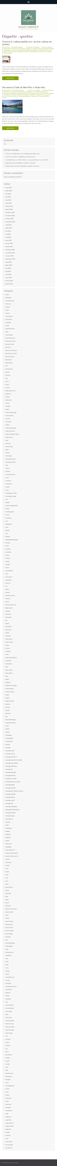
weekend (8, 1107)
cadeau (34, 48)
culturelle (45, 48)
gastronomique (7, 51)
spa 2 (6, 1051)
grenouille (8, 626)
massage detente (10, 775)
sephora (7, 992)
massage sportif (10, 800)
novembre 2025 (10, 215)
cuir (6, 521)
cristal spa (8, 518)
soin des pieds (9, 1005)
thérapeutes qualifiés (24, 96)
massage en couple (10, 778)
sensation (8, 983)
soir (6, 1036)
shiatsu (7, 996)
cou (6, 499)
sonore (7, 1042)
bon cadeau (21, 48)
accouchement (9, 300)
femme (7, 592)
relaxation (25, 94)
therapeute (8, 1076)
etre (6, 574)
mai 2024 (8, 271)
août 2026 (8, 187)
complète (28, 91)
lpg (6, 716)
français (7, 611)
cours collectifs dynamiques (40, 91)
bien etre (8, 347)
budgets (28, 48)
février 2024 (9, 280)
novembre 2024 (10, 253)
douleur (7, 536)
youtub (7, 1132)
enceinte (8, 549)
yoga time (8, 1129)
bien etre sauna (9, 356)
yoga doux (8, 1120)
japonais (7, 704)
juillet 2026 (8, 190)
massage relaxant (10, 794)
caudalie (7, 406)
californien (8, 400)
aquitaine (8, 322)
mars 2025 (8, 240)
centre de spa (9, 415)
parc (6, 881)
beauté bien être (10, 338)
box (6, 378)
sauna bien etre (9, 977)
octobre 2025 (9, 218)
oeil (6, 878)
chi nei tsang (9, 446)
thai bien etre (9, 1073)
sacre (7, 968)
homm (7, 645)
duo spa (7, 543)
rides (6, 964)
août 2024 (8, 262)
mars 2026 (8, 203)
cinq (6, 465)
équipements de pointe (23, 93)
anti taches (8, 319)
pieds (7, 899)
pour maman (9, 933)
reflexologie (8, 946)
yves (6, 1138)
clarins (7, 468)
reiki (6, 949)
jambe (7, 695)
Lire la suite (10, 78)
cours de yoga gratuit (11, 505)
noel (6, 868)
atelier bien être (10, 328)
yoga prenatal (9, 1126)
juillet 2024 (8, 265)
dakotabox (8, 524)
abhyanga (8, 297)
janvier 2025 (9, 246)
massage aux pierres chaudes (13, 760)
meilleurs (8, 837)
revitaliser (32, 94)
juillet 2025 (8, 228)
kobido (7, 710)
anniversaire (7, 48)
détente (13, 93)
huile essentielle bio (11, 657)
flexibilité (41, 50)
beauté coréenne (10, 341)
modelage (8, 847)
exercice (7, 583)
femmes (7, 598)
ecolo (7, 546)
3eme (7, 294)
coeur (7, 477)
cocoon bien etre (10, 474)
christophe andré (10, 462)
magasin (21, 51)
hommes (7, 651)
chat (6, 440)
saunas (38, 94)
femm (7, 589)
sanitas (7, 971)
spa (44, 51)
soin (6, 1002)
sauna (7, 974)
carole (7, 403)
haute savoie (9, 642)
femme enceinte (10, 595)
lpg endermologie (10, 719)
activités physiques (48, 90)
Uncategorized (9, 1086)
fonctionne (48, 50)
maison (7, 729)
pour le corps (9, 927)
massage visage (9, 816)
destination (6, 93)
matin (7, 825)
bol (6, 366)
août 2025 (8, 225)
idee (6, 667)
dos (6, 533)
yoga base (8, 1117)
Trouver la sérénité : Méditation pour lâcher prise (20, 157)
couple (7, 502)
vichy (7, 1092)
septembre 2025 (10, 222)
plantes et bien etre (11, 909)
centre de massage (10, 412)
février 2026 (9, 206)
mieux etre (8, 843)
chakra (7, 425)
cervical (7, 418)
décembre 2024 (10, 249)
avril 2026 (8, 200)
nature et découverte (11, 856)
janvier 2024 (9, 284)
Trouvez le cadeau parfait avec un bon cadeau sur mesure (27, 43)
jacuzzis (40, 93)
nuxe (6, 875)
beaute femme (9, 344)
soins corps (8, 1017)
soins (6, 1014)
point (7, 915)
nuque (7, 871)
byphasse (8, 394)
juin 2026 (8, 194)
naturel (7, 859)
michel (7, 840)
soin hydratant (9, 1008)
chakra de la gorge (10, 428)
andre (7, 310)
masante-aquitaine (18, 47)
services (44, 94)
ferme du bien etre (10, 605)
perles (7, 890)
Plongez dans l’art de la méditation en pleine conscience (22, 166)
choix (39, 48)
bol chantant (9, 369)
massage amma (9, 750)
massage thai (9, 803)
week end (8, 1104)
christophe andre (10, 459)
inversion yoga (9, 691)
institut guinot (9, 688)
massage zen (9, 819)
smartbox (8, 999)
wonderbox (8, 1110)
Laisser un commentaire (33, 47)
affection (49, 47)
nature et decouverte (11, 853)
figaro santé (8, 608)
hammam (8, 636)
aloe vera (8, 304)
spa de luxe (8, 1054)
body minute (9, 363)
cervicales (8, 422)
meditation (8, 828)
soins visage (8, 1033)
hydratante (8, 664)
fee (6, 586)
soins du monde (9, 1027)
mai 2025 (8, 234)
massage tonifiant (10, 812)
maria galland (9, 738)
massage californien (11, 766)
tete (6, 1067)
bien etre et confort (11, 353)
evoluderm (8, 580)
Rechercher (8, 140)
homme (7, 648)
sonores (7, 1045)
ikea (6, 676)
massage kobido (10, 785)
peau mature (9, 887)
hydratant (8, 660)
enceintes (8, 552)
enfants (7, 558)
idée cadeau (8, 670)
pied (6, 896)
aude (6, 332)
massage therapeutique (12, 809)
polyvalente (33, 51)
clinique (7, 471)
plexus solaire (9, 912)
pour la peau (9, 924)
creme (7, 515)
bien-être (14, 48)
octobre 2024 (9, 256)
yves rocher (8, 1141)
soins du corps (9, 1023)
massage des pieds (10, 772)
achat (44, 47)
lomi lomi (7, 713)
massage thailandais (11, 806)
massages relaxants (49, 93)
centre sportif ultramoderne (17, 91)
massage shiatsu (10, 797)
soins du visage (9, 1030)
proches (40, 51)
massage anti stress (11, 757)
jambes (7, 698)
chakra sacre (9, 437)
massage (8, 747)
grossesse (8, 629)
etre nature (8, 577)
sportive (49, 51)
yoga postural (9, 1123)
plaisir (26, 51)
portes (7, 918)
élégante (51, 48)
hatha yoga (8, 639)
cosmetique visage (10, 496)
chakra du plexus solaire (12, 434)
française (8, 614)
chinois (7, 453)
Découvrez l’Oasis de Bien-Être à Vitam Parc (23, 87)
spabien (7, 1058)
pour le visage (9, 930)
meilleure (8, 834)
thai (6, 1070)
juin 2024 (8, 268)
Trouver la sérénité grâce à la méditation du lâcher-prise (22, 153)
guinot (7, 632)
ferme (7, 601)
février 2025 (9, 243)
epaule (7, 561)
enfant (7, 555)
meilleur (7, 831)
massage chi (8, 769)
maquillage (8, 735)
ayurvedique (9, 335)
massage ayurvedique (11, 763)
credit (7, 508)
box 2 (7, 381)
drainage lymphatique (11, 539)
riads (6, 961)
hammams (33, 93)
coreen (7, 487)
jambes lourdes (9, 701)
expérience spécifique (23, 50)
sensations (8, 989)
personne (8, 893)
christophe (8, 456)
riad (6, 958)
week (7, 1101)
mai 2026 (8, 197)
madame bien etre (10, 722)
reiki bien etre (9, 952)
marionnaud (8, 741)
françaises (8, 617)
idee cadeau (8, 673)
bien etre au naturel (11, 350)
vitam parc (34, 96)
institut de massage (11, 685)
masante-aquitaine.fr (28, 26)
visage (7, 1095)
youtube (7, 1135)
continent (8, 480)
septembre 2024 (10, 259)
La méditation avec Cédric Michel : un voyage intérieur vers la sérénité (26, 160)
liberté (15, 51)
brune (7, 384)
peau (6, 884)
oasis (19, 94)
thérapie (7, 1079)
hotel (7, 654)
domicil (7, 530)
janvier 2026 (9, 209)
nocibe (7, 865)
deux (6, 527)
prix (6, 940)
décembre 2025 (10, 212)
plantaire (8, 906)
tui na (7, 1082)
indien (7, 679)
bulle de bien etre (10, 390)
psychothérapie (10, 943)
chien (7, 449)
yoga (5, 97)
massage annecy (10, 754)
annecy (7, 313)
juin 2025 (8, 231)
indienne (8, 682)
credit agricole (9, 511)
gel (6, 620)
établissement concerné (10, 50)
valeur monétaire (8, 53)
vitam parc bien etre (44, 96)
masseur (7, 822)
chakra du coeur (10, 431)
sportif (7, 1061)
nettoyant (8, 862)
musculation (7, 94)
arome (7, 325)
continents (8, 484)
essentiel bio (9, 570)
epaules (7, 564)
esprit (7, 567)
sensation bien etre (11, 986)
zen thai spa (8, 1148)
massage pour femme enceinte (14, 791)
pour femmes (9, 921)
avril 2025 (8, 237)
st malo (7, 1064)
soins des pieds (9, 1020)
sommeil (7, 1039)
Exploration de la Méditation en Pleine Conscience (20, 163)
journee (7, 707)
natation (14, 94)
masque (7, 744)
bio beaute (8, 359)
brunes (7, 387)
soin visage (8, 1011)
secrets (7, 980)
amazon (7, 307)
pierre (7, 902)
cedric (7, 409)
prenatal (7, 937)
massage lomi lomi (10, 788)
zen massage (9, 1144)
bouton (7, 372)
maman (7, 732)
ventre (7, 1089)
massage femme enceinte (12, 781)
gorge (7, 623)
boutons (7, 375)
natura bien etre (10, 850)
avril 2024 (8, 274)
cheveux (7, 443)
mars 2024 (8, 277)
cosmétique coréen (11, 493)
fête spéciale (34, 50)
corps (7, 490)
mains (7, 726)
